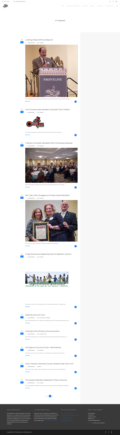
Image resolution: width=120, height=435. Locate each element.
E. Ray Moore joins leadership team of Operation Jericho (48, 254)
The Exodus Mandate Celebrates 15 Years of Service (46, 380)
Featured (41, 42)
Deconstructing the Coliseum (66, 417)
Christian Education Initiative (67, 413)
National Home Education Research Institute (70, 415)
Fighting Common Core (35, 315)
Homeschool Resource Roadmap (67, 419)
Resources (85, 5)
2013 (38, 350)
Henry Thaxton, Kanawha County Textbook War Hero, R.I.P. (49, 364)
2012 (38, 383)
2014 (38, 146)
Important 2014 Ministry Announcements (42, 331)
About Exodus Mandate (73, 5)
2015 (38, 42)
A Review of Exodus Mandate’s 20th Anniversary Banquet (49, 143)
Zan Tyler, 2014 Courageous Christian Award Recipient (47, 195)
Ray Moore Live (109, 5)
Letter (45, 334)
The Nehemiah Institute (65, 421)
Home (62, 5)
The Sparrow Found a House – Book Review (43, 347)
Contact (92, 5)
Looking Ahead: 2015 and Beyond (39, 40)
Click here (90, 423)
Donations (100, 5)
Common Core (43, 318)
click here (46, 420)
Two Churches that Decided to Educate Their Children (47, 110)
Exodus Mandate (31, 42)
